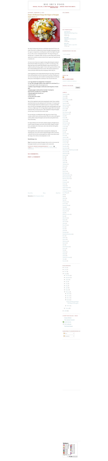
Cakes (64, 180)
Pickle (64, 230)
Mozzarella (65, 151)
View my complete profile (69, 81)
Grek (64, 212)
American (65, 137)
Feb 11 (68, 297)
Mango (64, 219)
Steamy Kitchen (67, 318)
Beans (64, 167)
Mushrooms (65, 153)
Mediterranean (66, 114)
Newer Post (30, 193)
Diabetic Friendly (66, 99)
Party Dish (65, 225)
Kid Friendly (65, 123)
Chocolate (65, 141)
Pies (63, 132)
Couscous (65, 142)
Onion (64, 223)
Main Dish (65, 218)
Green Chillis (65, 209)
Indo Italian (65, 148)
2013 (65, 267)
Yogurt (64, 160)
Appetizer (65, 103)
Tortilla (64, 252)
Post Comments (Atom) (39, 196)
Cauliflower (65, 124)
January (67, 308)
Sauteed (64, 239)
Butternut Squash (66, 178)
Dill (63, 194)
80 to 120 (66, 43)
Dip (63, 196)
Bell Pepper (35, 147)
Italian (64, 110)
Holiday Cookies (66, 214)
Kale (64, 216)
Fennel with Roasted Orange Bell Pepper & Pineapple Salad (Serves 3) (43, 16)
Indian (64, 98)
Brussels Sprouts (66, 176)
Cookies (64, 126)
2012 (65, 269)
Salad (51, 147)
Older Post (58, 193)
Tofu (64, 250)
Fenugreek (65, 201)
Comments (67, 336)
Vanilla (64, 255)
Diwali (64, 198)
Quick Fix (65, 133)
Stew (64, 244)
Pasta (64, 227)
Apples (64, 162)
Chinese (64, 189)
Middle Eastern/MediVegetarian (69, 150)
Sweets (64, 248)
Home (44, 193)
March (67, 289)
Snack (64, 135)
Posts (66, 333)
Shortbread (65, 241)
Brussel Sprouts (66, 139)
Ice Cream (65, 119)
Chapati (64, 185)
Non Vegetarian (66, 112)
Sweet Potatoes (66, 246)
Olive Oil (65, 221)
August (67, 279)
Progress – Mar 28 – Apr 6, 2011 (70, 44)
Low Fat (64, 101)
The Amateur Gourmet (69, 320)
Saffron (64, 237)
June (67, 283)
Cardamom (65, 182)
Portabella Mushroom (67, 234)
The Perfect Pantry (68, 326)
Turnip (64, 253)
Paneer (64, 130)
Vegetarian (31, 148)
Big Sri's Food (54, 4)
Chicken (64, 121)
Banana (64, 166)
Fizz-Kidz (66, 37)
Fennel (41, 147)
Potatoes (64, 155)
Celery (64, 184)
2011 (65, 271)
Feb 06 (68, 299)
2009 (65, 311)
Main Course (65, 105)
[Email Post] (54, 146)
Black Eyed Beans (67, 175)
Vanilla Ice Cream (66, 257)
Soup (64, 158)
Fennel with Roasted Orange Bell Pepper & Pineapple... (72, 302)
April (67, 287)
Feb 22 (68, 293)
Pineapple (46, 147)
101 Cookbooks (67, 324)
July (67, 281)
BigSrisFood (65, 54)
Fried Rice (65, 146)
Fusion (64, 117)
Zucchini (65, 261)
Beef (64, 169)
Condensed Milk (66, 191)
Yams (64, 259)
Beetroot (64, 171)
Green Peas (65, 210)
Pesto (64, 228)
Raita (64, 157)
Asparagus (65, 164)
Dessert (64, 108)
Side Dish (65, 107)
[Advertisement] (69, 364)
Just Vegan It (67, 31)
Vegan (55, 147)
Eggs (64, 200)
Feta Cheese (65, 144)
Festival (64, 203)
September (68, 277)
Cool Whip (65, 193)
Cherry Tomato (66, 187)
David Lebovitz (67, 322)
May (67, 285)
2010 (65, 273)
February (68, 292)
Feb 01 (68, 305)
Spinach (64, 243)
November (68, 275)
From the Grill (66, 205)
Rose (64, 235)
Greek (64, 207)
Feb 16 (68, 295)
